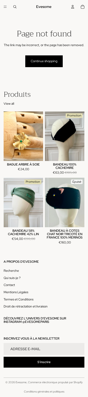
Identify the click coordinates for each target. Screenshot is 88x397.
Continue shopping (44, 61)
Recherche (11, 271)
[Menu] (5, 7)
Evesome (21, 382)
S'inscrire (44, 362)
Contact (9, 285)
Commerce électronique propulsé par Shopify (55, 382)
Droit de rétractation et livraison (26, 306)
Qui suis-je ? (12, 278)
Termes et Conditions (18, 299)
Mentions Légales (16, 292)
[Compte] (73, 7)
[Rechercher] (15, 7)
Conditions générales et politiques (44, 391)
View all (9, 104)
